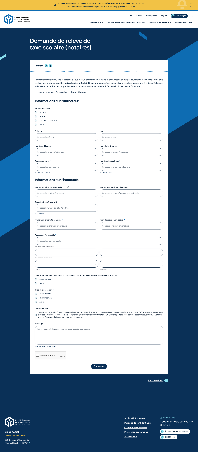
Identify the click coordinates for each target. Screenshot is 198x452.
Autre (41, 124)
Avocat (42, 116)
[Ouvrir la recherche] (191, 16)
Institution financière (48, 120)
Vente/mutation (45, 294)
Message (39, 324)
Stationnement (45, 279)
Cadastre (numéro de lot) (46, 202)
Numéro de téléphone (110, 161)
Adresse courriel (43, 161)
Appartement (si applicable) (43, 258)
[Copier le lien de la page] (46, 65)
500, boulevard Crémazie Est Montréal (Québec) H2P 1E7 (17, 442)
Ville (101, 258)
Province (37, 269)
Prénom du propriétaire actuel (49, 220)
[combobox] (99, 241)
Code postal (103, 269)
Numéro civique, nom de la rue (44, 246)
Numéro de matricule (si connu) (113, 187)
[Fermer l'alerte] (190, 5)
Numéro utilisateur (43, 146)
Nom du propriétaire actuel (112, 220)
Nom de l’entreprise (108, 146)
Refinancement (45, 298)
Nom (102, 131)
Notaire (42, 112)
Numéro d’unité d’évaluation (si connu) (52, 187)
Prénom (39, 131)
